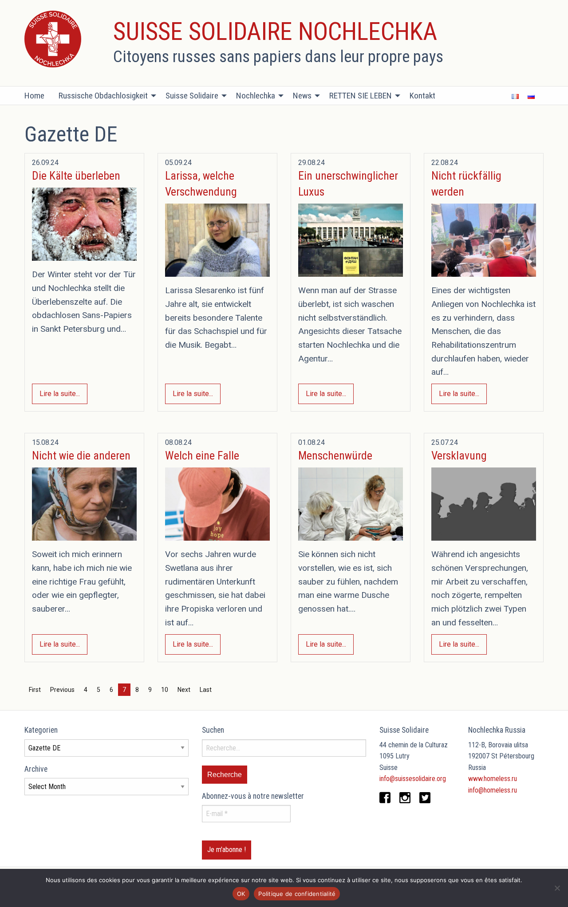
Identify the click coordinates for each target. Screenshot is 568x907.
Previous (62, 689)
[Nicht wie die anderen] (84, 504)
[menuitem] (37, 95)
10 (164, 689)
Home (34, 95)
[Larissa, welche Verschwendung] (217, 240)
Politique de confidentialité (296, 893)
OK (241, 893)
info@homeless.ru (492, 790)
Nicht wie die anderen (81, 455)
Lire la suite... (59, 393)
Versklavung (459, 455)
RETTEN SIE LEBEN (360, 95)
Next (184, 689)
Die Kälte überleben (76, 175)
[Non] (556, 887)
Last (206, 689)
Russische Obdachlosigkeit (103, 95)
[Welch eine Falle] (217, 504)
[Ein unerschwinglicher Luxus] (350, 240)
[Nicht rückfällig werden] (483, 240)
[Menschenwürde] (350, 504)
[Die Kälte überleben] (84, 224)
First (35, 689)
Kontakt (422, 95)
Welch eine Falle (202, 455)
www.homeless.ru (492, 778)
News (302, 95)
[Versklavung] (483, 504)
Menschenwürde (335, 455)
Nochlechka (255, 95)
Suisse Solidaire (192, 95)
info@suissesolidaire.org (412, 778)
